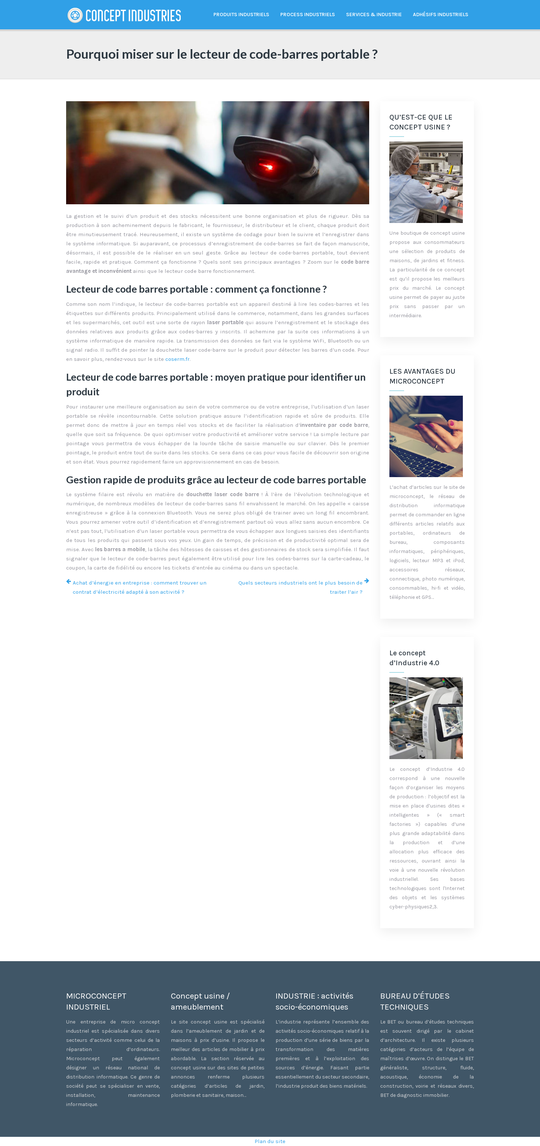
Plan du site (270, 1141)
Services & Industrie (374, 14)
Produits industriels (241, 14)
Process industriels (307, 14)
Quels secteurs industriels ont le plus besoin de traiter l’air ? (300, 587)
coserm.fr (177, 359)
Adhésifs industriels (440, 14)
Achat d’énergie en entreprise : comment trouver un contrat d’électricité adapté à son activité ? (139, 587)
